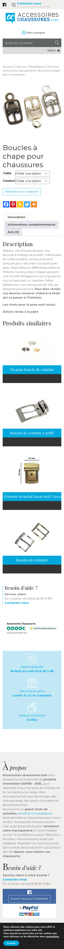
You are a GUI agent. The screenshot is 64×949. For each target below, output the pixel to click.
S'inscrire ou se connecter (22, 191)
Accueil (7, 66)
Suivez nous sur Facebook (29, 898)
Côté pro (21, 66)
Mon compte (35, 32)
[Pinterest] (13, 204)
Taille (7, 173)
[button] (51, 50)
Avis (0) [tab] (13, 232)
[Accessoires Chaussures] (32, 18)
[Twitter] (27, 204)
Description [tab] (16, 217)
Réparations (37, 66)
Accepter (11, 943)
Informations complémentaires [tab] (31, 224)
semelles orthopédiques (35, 813)
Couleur (9, 180)
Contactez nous (29, 3)
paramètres (52, 936)
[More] (34, 204)
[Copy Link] (20, 204)
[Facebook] (6, 204)
